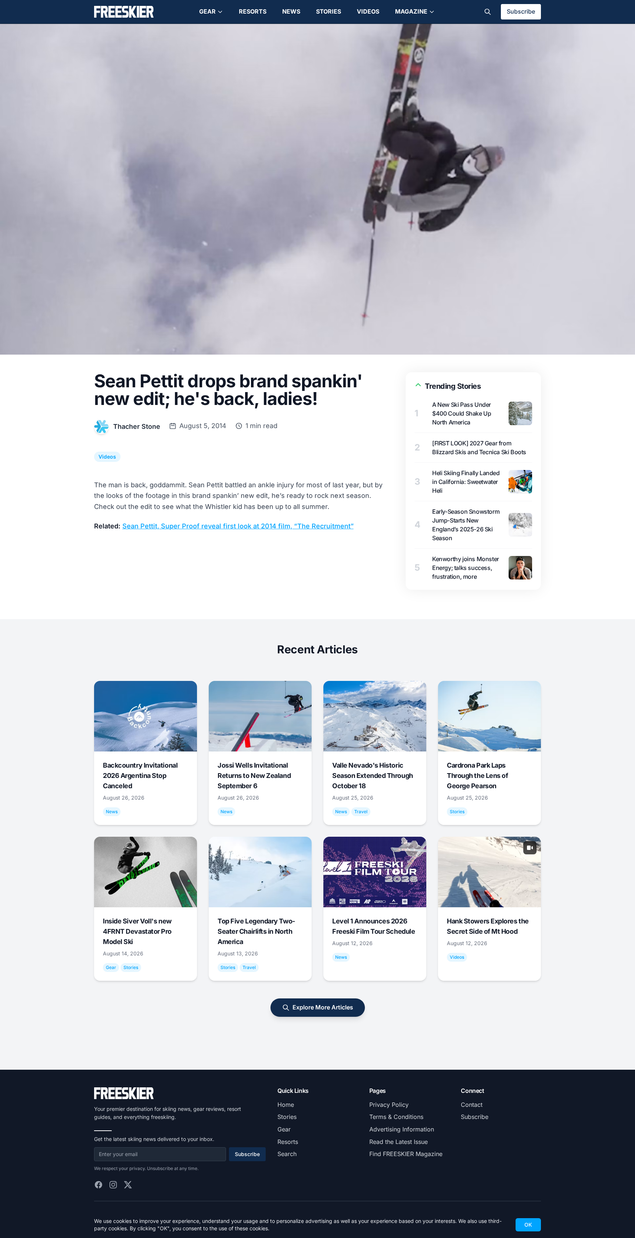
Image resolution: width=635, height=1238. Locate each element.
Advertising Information (401, 1129)
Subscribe (521, 11)
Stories (328, 11)
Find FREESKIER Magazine (405, 1154)
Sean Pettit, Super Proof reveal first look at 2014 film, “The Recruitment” (238, 526)
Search (287, 1154)
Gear (207, 11)
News (291, 11)
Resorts (252, 11)
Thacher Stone (136, 426)
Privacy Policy (389, 1104)
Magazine (411, 11)
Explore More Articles (323, 1007)
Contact (471, 1104)
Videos (368, 11)
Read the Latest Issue (398, 1141)
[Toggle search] (487, 11)
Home (285, 1104)
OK (528, 1224)
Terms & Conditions (396, 1116)
